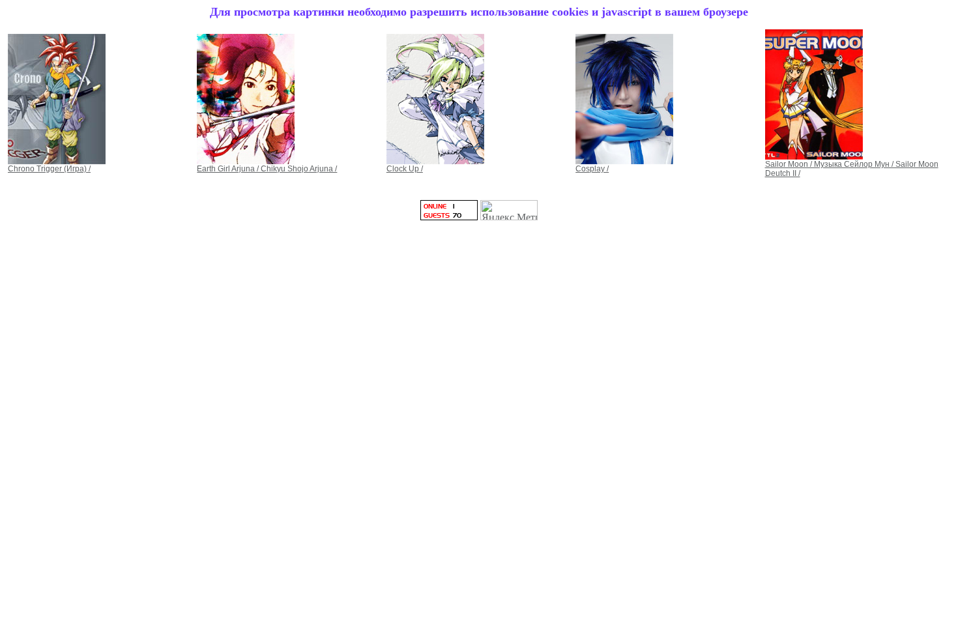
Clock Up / (404, 168)
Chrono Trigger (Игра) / (49, 168)
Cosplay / (592, 168)
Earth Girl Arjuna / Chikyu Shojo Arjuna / (267, 168)
